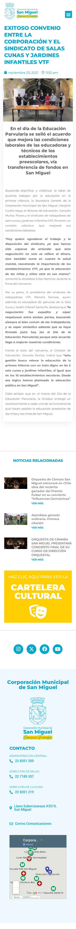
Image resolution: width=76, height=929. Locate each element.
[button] (68, 14)
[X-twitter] (31, 649)
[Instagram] (18, 649)
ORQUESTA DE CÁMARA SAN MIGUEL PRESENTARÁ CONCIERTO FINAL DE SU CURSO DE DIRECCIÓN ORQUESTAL (51, 547)
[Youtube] (57, 649)
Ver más (37, 503)
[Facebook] (44, 649)
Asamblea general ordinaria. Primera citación (45, 519)
